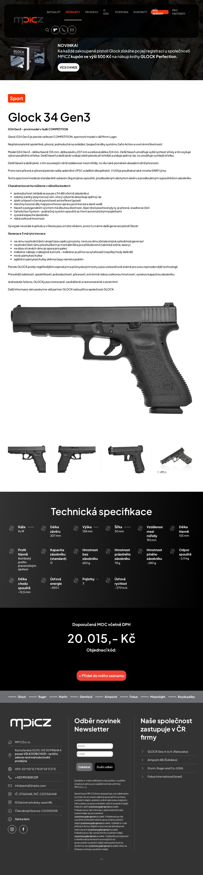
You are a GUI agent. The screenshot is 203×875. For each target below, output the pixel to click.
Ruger (42, 696)
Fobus (134, 696)
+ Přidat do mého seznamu (101, 675)
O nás (106, 12)
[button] (47, 30)
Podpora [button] (121, 12)
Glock (22, 696)
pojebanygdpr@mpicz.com (103, 806)
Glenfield (86, 696)
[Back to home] (28, 22)
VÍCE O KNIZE (68, 67)
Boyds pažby (186, 696)
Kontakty (140, 12)
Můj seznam (157, 12)
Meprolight (157, 696)
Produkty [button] (73, 12)
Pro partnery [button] (179, 12)
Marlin (63, 696)
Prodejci (91, 12)
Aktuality (54, 12)
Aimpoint (111, 696)
